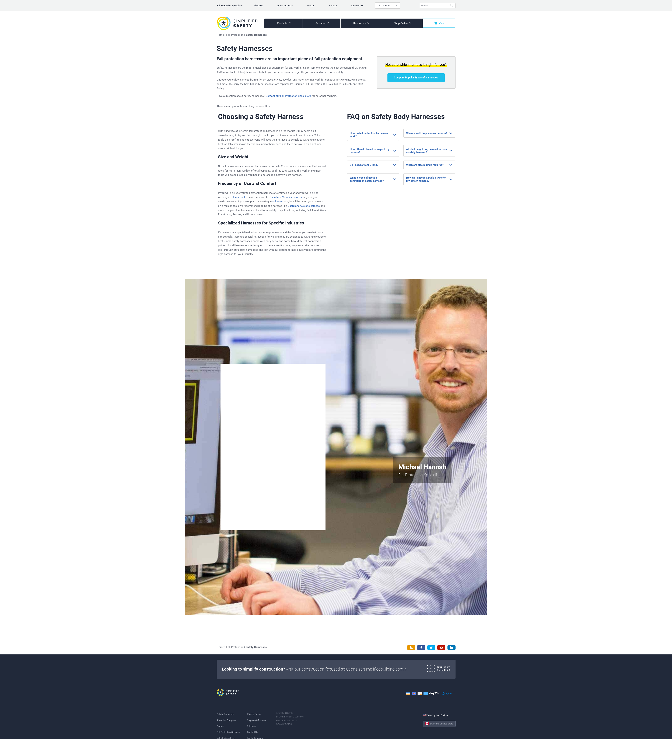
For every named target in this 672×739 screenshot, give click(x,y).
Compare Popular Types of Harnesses (416, 77)
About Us (258, 5)
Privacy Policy (254, 714)
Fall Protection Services (228, 732)
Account (311, 5)
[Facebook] (421, 647)
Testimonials (357, 5)
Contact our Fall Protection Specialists (288, 96)
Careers (220, 726)
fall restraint (238, 197)
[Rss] (411, 647)
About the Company (226, 720)
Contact (333, 5)
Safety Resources (225, 714)
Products (282, 23)
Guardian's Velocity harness (286, 197)
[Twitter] (431, 647)
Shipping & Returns (256, 720)
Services (321, 23)
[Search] (451, 5)
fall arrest (278, 201)
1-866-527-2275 (389, 5)
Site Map (251, 726)
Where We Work (285, 5)
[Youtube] (441, 647)
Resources (359, 23)
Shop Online (401, 23)
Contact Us (252, 732)
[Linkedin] (451, 647)
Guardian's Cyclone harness (304, 205)
